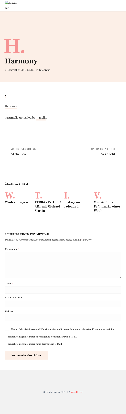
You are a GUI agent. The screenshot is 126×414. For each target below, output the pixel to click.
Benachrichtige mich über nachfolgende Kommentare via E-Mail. (42, 336)
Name (9, 283)
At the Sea (18, 154)
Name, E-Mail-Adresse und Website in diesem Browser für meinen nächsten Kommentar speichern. (64, 329)
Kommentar (12, 249)
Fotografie (44, 70)
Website (9, 311)
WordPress (77, 392)
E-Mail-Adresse (14, 297)
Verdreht (108, 154)
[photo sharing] (5, 95)
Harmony (11, 106)
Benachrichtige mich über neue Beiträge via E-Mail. (35, 344)
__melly (41, 118)
